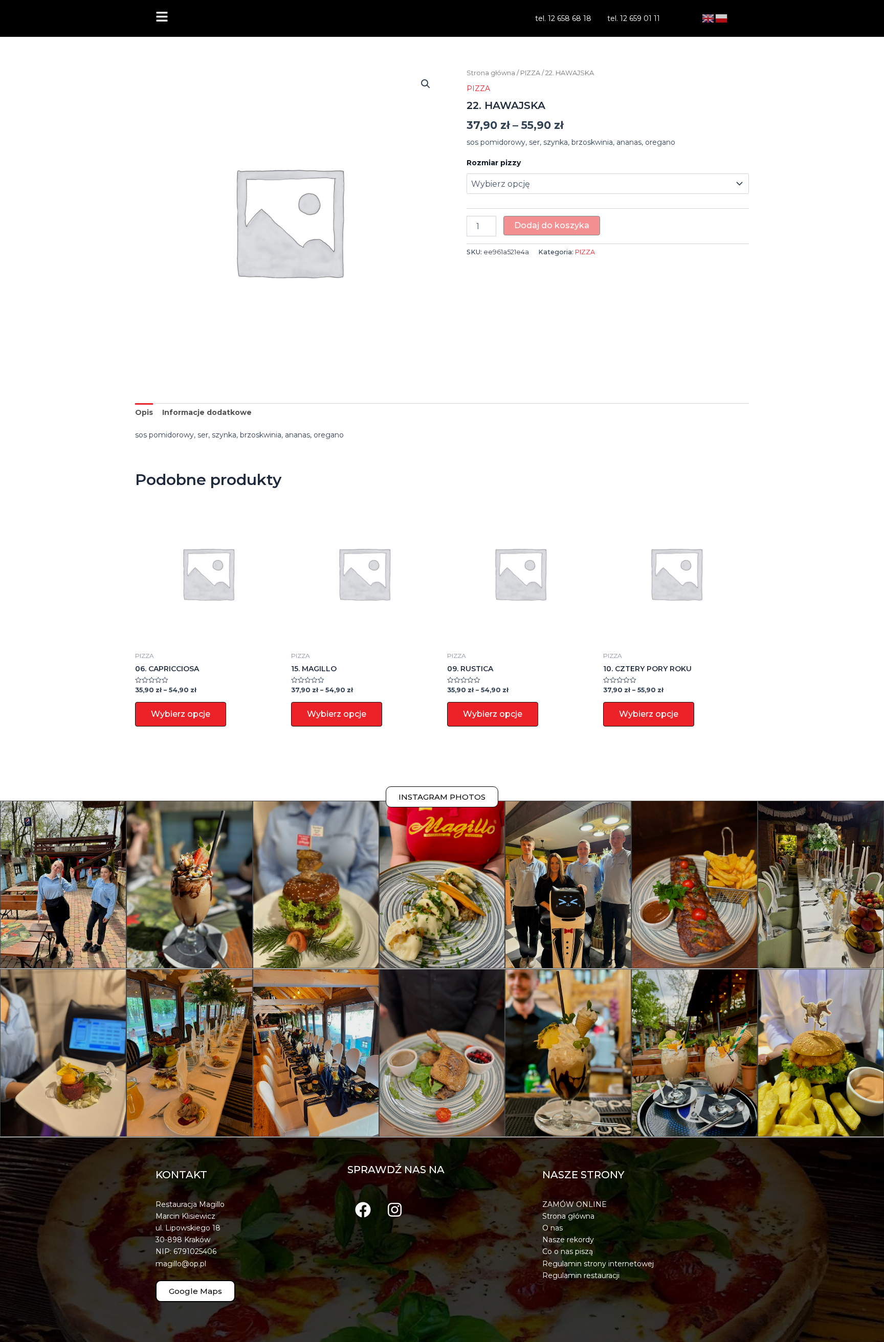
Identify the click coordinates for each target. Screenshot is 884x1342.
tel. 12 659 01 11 (633, 18)
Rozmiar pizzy (494, 162)
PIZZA (530, 73)
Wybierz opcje (180, 714)
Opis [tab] (144, 412)
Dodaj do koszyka (551, 225)
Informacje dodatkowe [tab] (207, 412)
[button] (425, 84)
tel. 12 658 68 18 (563, 18)
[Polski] (721, 18)
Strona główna (491, 73)
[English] (708, 18)
